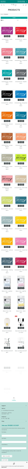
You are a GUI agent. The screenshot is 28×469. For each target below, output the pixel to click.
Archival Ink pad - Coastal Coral (7, 61)
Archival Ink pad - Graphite (21, 81)
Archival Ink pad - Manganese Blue (21, 103)
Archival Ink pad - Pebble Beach (7, 167)
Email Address (4, 444)
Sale (16, 316)
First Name (4, 432)
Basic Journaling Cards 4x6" (21, 350)
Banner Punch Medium (7, 331)
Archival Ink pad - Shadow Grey (7, 229)
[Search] (4, 5)
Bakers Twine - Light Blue (7, 291)
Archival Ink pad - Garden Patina (7, 82)
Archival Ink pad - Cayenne (21, 39)
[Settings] (23, 5)
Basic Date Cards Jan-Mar (21, 331)
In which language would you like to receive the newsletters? (11, 451)
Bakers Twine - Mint (7, 311)
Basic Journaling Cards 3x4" (7, 350)
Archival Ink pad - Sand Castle (21, 187)
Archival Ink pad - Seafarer (21, 208)
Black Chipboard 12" (21, 392)
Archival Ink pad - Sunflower (7, 250)
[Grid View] (1, 20)
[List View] (3, 20)
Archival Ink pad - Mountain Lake (21, 124)
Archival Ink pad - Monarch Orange (7, 124)
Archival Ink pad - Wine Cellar (21, 270)
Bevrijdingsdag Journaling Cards (20, 371)
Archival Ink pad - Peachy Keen (21, 146)
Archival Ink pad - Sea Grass (7, 208)
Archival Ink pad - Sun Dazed (21, 228)
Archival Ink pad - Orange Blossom (7, 146)
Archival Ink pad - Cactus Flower (7, 40)
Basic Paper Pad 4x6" (7, 370)
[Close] (26, 462)
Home (2, 14)
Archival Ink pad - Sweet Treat (21, 250)
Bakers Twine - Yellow (21, 311)
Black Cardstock (7, 392)
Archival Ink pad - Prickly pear (21, 166)
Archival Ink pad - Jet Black (7, 103)
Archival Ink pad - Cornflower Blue (21, 61)
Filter (14, 17)
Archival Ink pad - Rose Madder (7, 188)
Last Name (4, 438)
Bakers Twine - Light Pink (21, 291)
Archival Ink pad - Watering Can (7, 270)
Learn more (4, 467)
